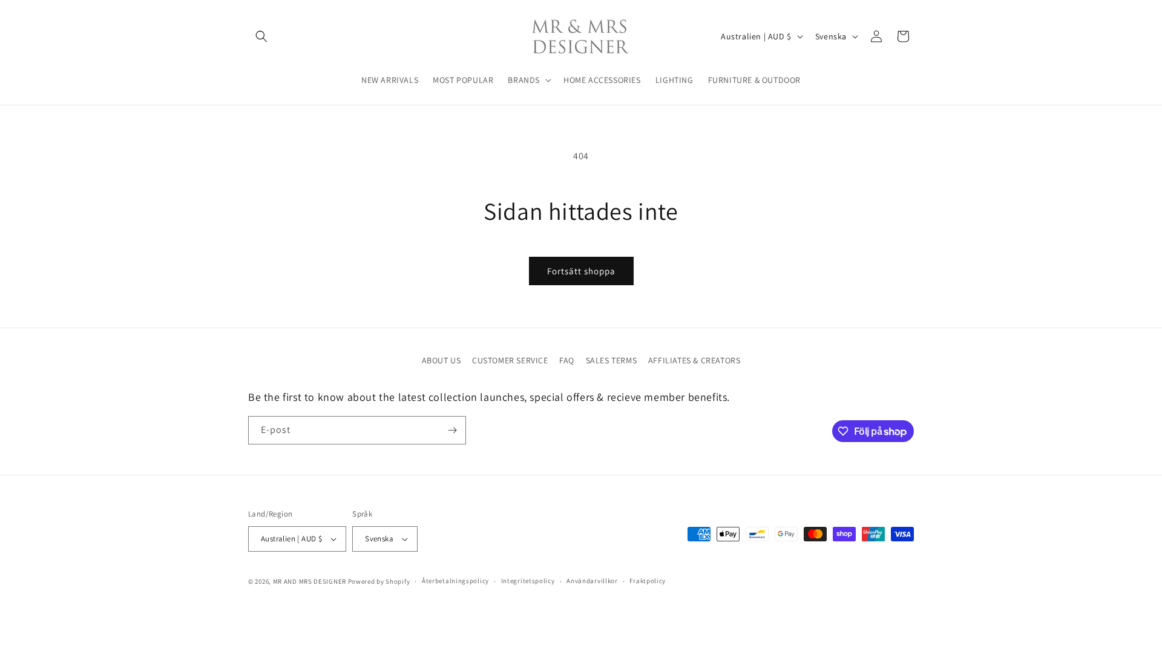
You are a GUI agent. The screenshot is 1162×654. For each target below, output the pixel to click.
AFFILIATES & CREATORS (694, 360)
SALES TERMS (611, 360)
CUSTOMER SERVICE (510, 360)
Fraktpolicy (647, 580)
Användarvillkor (592, 580)
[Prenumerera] (452, 430)
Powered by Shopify (379, 581)
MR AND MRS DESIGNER (309, 581)
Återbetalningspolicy (455, 580)
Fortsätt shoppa (581, 271)
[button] (261, 36)
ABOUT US (441, 360)
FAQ (566, 360)
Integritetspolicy (528, 580)
